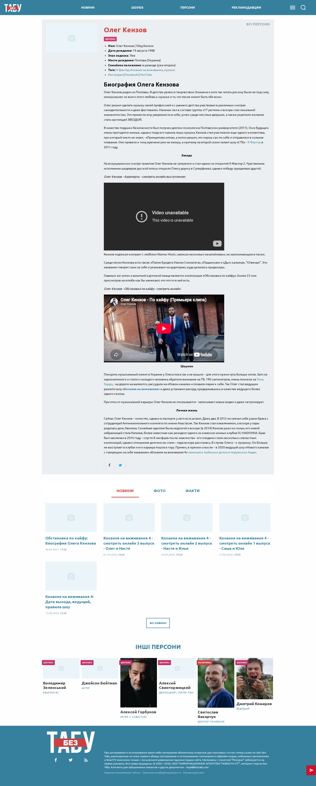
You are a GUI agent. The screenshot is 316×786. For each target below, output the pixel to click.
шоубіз (137, 7)
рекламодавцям (246, 7)
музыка (169, 70)
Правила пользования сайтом (122, 772)
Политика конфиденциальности (162, 772)
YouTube (146, 74)
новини (88, 7)
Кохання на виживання (146, 70)
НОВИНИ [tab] (125, 490)
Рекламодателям (193, 772)
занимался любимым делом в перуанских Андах (222, 452)
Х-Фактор (254, 142)
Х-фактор (122, 70)
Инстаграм (115, 74)
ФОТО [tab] (160, 490)
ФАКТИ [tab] (193, 490)
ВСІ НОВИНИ (158, 623)
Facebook (131, 74)
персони (187, 7)
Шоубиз (110, 39)
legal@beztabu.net (197, 767)
